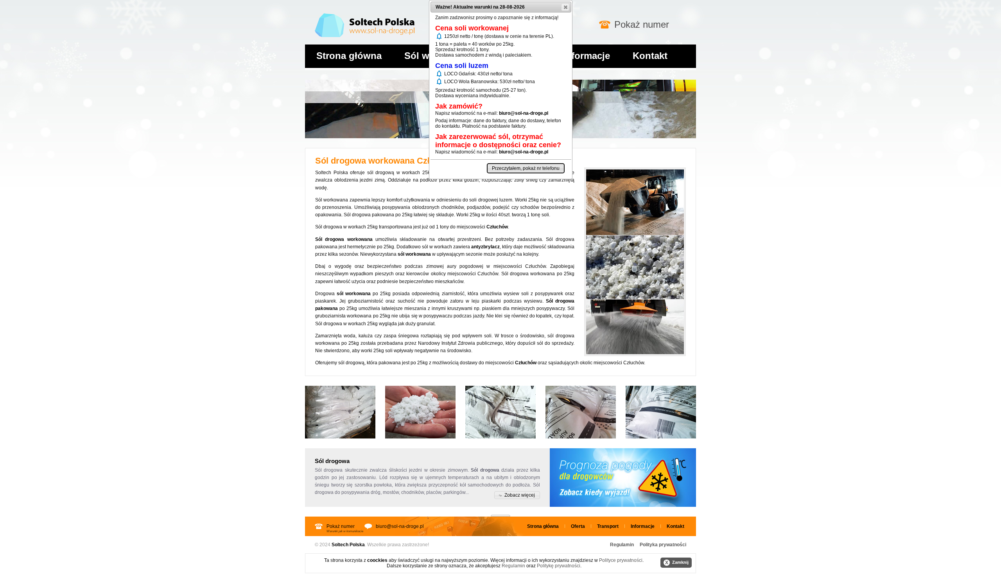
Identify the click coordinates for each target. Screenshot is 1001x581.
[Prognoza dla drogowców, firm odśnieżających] (623, 477)
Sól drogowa (329, 470)
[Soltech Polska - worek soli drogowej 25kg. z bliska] (661, 412)
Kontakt (650, 55)
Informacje (586, 55)
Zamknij (677, 562)
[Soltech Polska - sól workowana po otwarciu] (420, 412)
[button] (517, 495)
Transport (608, 526)
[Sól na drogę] (364, 11)
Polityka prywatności (663, 544)
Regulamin (622, 544)
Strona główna (349, 55)
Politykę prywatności (558, 566)
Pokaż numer (641, 24)
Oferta (578, 526)
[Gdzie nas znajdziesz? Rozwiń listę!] (500, 513)
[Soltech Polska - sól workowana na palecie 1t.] (340, 412)
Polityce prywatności (620, 560)
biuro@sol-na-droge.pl (400, 526)
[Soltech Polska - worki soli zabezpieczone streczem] (500, 412)
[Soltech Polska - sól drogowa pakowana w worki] (580, 412)
